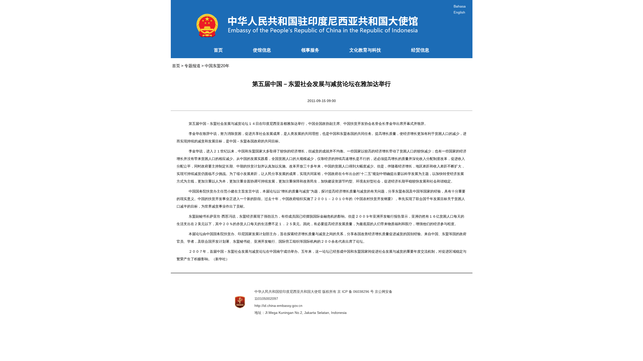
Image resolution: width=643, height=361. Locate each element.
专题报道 (192, 66)
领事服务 (310, 50)
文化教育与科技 (365, 50)
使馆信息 (262, 50)
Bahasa (460, 6)
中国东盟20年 (217, 66)
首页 (218, 50)
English (459, 12)
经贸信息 (420, 50)
